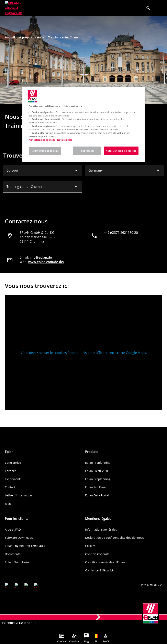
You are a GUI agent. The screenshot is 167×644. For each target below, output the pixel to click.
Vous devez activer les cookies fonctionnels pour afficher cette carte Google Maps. (84, 352)
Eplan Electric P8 (96, 471)
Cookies (90, 546)
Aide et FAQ (13, 529)
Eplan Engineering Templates (25, 546)
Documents (12, 554)
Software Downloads (19, 538)
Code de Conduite (97, 554)
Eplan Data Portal (97, 495)
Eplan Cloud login (17, 562)
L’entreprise (13, 463)
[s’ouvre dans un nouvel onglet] (7, 585)
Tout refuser (86, 150)
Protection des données (42, 139)
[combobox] (42, 170)
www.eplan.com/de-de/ (46, 262)
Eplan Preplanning (97, 463)
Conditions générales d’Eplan (105, 562)
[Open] (158, 8)
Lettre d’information (18, 495)
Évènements (13, 479)
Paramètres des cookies (45, 150)
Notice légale (64, 139)
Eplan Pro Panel (96, 487)
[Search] (148, 8)
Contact (10, 487)
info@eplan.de (41, 257)
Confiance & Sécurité (99, 570)
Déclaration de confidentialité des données (114, 538)
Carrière (10, 471)
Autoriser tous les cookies (121, 150)
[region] (83, 124)
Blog (8, 504)
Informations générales (101, 529)
